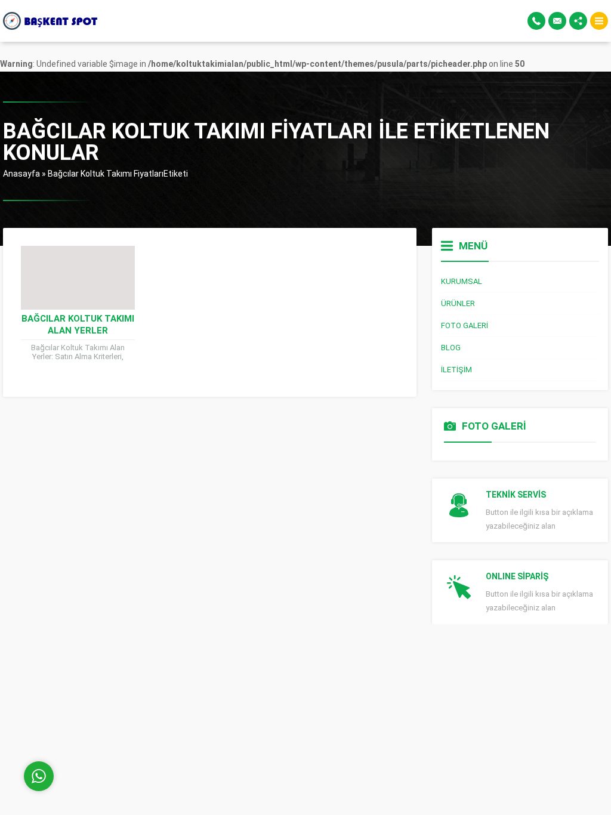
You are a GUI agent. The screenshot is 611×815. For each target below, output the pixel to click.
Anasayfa (21, 173)
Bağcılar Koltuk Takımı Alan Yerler (77, 324)
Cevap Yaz (113, 727)
